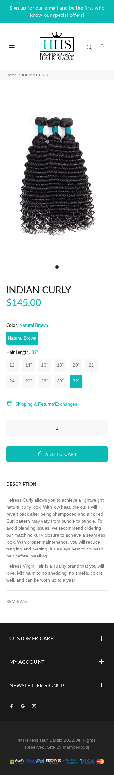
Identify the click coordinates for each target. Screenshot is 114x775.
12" (13, 365)
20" (76, 365)
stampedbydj (76, 747)
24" (13, 380)
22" (92, 365)
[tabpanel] (57, 176)
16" (44, 365)
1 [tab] (57, 267)
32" (76, 380)
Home (11, 75)
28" (44, 380)
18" (60, 365)
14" (28, 365)
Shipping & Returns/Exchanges (46, 404)
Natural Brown (22, 338)
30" (60, 380)
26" (28, 380)
